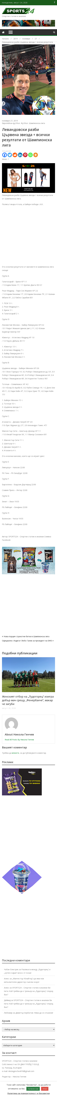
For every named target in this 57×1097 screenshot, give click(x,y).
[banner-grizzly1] (22, 893)
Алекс (6, 978)
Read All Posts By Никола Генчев (19, 739)
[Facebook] (4, 155)
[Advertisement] (28, 236)
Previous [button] (4, 685)
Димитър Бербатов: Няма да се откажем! (34, 1013)
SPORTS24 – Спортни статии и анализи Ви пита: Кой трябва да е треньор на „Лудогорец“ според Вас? (28, 991)
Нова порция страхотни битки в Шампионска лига (26, 636)
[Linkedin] (20, 155)
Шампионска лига (37, 123)
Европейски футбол (11, 123)
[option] (28, 681)
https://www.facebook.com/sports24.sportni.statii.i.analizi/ (54, 2)
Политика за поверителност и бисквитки (28, 1093)
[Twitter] (9, 155)
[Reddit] (15, 155)
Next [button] (53, 685)
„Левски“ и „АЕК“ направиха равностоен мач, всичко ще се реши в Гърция (28, 698)
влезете (15, 753)
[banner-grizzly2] (28, 573)
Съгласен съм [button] (33, 1089)
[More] (35, 155)
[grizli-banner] (22, 794)
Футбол (24, 123)
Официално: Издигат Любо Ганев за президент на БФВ (27, 640)
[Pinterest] (25, 155)
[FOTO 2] (28, 192)
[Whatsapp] (30, 155)
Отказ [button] (45, 1089)
